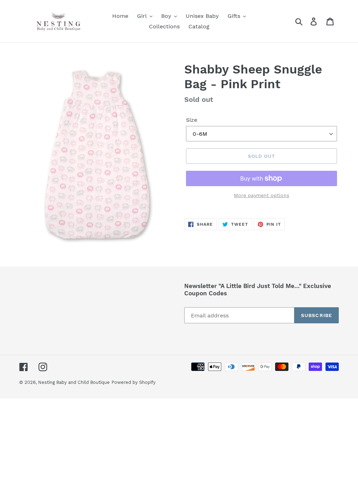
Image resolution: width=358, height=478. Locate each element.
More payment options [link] (261, 195)
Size (191, 120)
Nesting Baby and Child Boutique (74, 382)
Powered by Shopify (134, 382)
